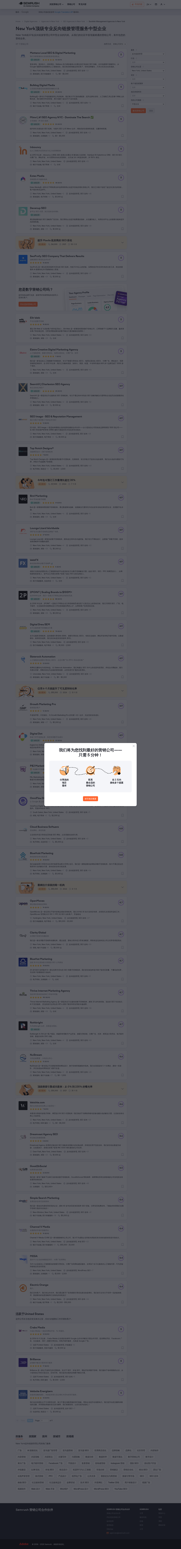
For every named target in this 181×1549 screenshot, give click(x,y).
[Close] (134, 746)
